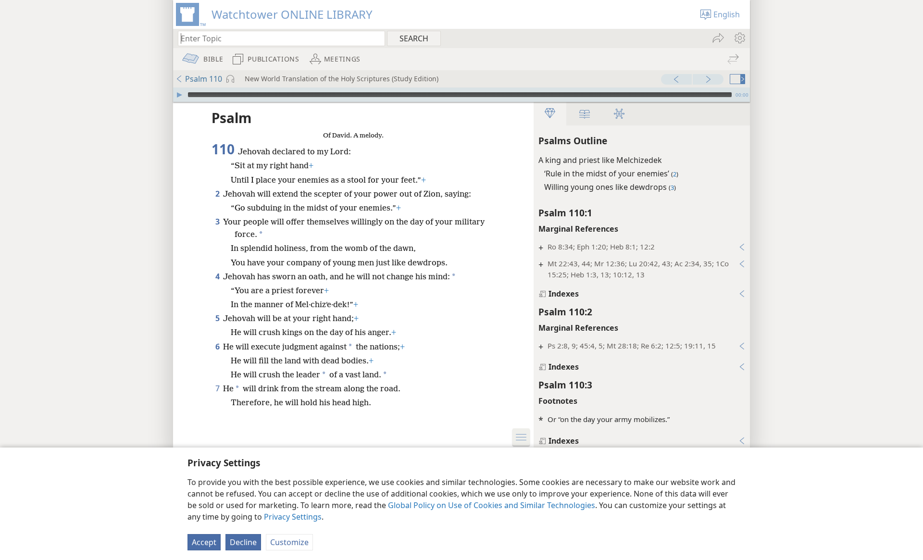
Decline (243, 542)
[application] (461, 94)
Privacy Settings (293, 516)
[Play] (179, 95)
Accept (204, 542)
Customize (289, 542)
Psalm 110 (203, 79)
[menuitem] (739, 38)
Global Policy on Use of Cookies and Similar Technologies (491, 505)
